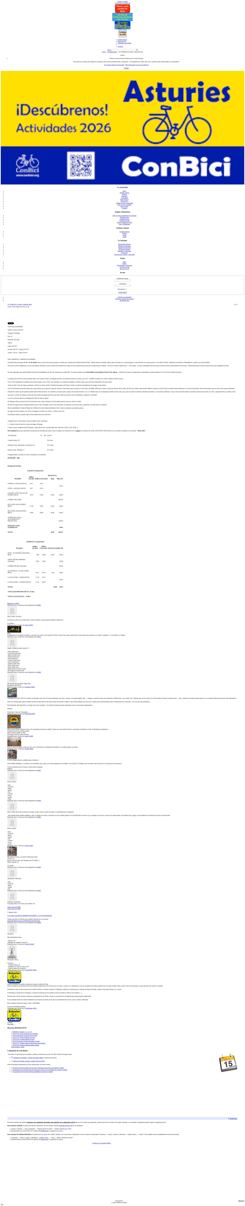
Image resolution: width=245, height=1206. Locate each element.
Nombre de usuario (122, 278)
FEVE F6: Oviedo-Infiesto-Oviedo (23, 1039)
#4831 (33, 687)
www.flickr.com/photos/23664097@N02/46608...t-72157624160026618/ (29, 915)
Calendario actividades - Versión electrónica (28, 1058)
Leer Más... (10, 1024)
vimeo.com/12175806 (14, 909)
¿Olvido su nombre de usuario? (124, 299)
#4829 (31, 736)
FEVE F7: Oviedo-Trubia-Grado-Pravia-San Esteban (29, 1043)
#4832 (39, 672)
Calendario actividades (124, 43)
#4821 (39, 890)
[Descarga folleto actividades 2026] (122, 184)
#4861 (39, 605)
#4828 (31, 749)
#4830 (33, 714)
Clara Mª (27, 944)
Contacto (120, 46)
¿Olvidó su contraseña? (124, 297)
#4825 (39, 817)
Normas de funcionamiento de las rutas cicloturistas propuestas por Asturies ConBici (38, 1068)
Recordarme (121, 289)
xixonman (28, 687)
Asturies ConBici (122, 1)
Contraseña (122, 284)
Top (2, 1204)
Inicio (104, 52)
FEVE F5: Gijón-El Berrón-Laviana (24, 1037)
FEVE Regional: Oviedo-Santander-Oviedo (26, 1041)
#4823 (39, 867)
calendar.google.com (65, 1125)
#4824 (31, 845)
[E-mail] (236, 305)
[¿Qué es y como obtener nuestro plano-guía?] (122, 12)
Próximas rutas (112, 52)
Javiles (27, 749)
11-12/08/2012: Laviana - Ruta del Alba (20, 304)
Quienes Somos (122, 39)
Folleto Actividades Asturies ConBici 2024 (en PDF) (29, 1061)
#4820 (39, 922)
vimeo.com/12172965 (14, 907)
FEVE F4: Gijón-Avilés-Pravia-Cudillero (25, 1034)
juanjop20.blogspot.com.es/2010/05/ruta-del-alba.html (23, 921)
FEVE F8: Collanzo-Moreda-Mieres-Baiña (26, 1045)
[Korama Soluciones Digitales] (241, 1201)
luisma (27, 625)
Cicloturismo (29, 970)
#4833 (39, 637)
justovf (27, 736)
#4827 (39, 770)
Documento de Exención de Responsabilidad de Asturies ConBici (33, 1072)
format (233, 1118)
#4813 (35, 970)
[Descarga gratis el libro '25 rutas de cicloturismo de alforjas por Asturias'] (122, 20)
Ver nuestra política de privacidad (114, 65)
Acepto (126, 68)
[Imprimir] (235, 305)
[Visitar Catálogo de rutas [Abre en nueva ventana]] (122, 37)
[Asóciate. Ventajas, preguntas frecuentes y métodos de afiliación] (122, 28)
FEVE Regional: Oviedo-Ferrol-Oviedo (25, 1035)
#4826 (39, 800)
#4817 (32, 944)
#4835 (31, 625)
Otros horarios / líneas (17, 1047)
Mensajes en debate (13, 603)
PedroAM (28, 714)
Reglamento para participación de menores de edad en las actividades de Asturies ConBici (40, 1070)
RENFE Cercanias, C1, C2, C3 (22, 1032)
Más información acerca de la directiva (137, 65)
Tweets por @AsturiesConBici (101, 1143)
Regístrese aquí (124, 300)
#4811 (35, 1008)
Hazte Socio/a (122, 41)
